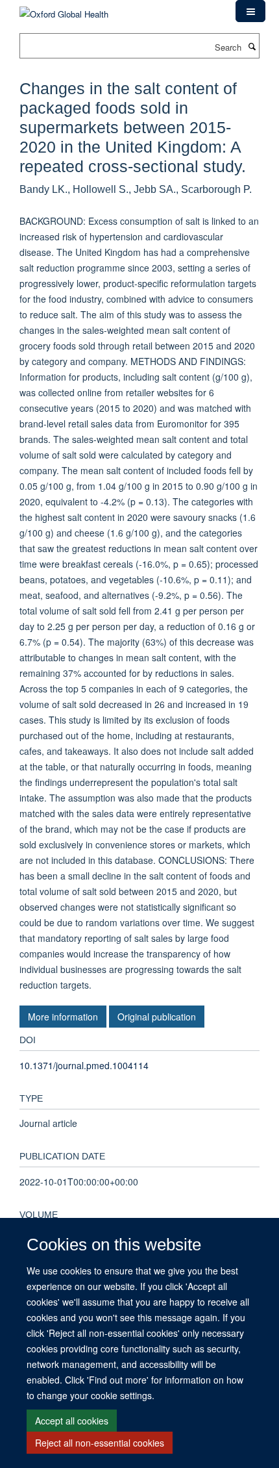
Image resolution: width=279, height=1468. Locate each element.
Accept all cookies (71, 1420)
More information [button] (63, 1016)
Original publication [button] (156, 1016)
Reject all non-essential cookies (99, 1442)
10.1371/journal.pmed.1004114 (84, 1065)
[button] (250, 11)
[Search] (252, 46)
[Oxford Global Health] (63, 9)
